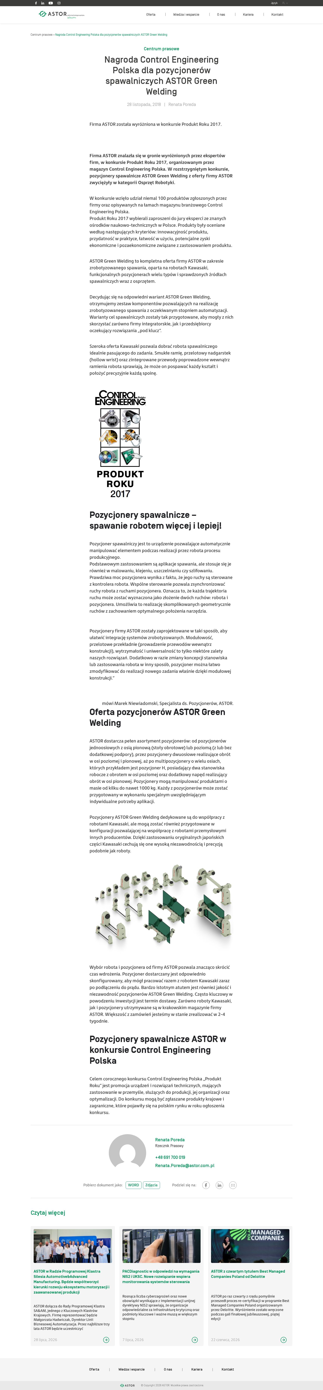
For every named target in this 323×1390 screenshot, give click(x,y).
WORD (133, 1185)
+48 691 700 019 (170, 1157)
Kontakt (277, 15)
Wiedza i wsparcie (186, 15)
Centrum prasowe (42, 34)
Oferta (150, 15)
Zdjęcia (151, 1185)
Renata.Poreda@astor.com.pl (184, 1165)
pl (283, 3)
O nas (221, 15)
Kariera (248, 15)
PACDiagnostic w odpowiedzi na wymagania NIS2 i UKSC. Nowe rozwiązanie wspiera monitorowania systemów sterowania (160, 1276)
